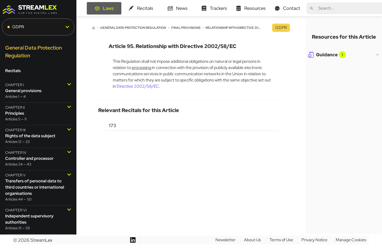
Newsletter (225, 240)
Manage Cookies (351, 240)
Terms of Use (281, 240)
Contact (291, 8)
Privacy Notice (314, 240)
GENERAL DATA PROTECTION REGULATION (133, 28)
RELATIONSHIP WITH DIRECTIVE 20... (233, 28)
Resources (255, 8)
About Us (252, 240)
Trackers (218, 8)
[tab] (112, 125)
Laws (108, 8)
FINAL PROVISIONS (185, 28)
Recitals (145, 8)
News (181, 8)
